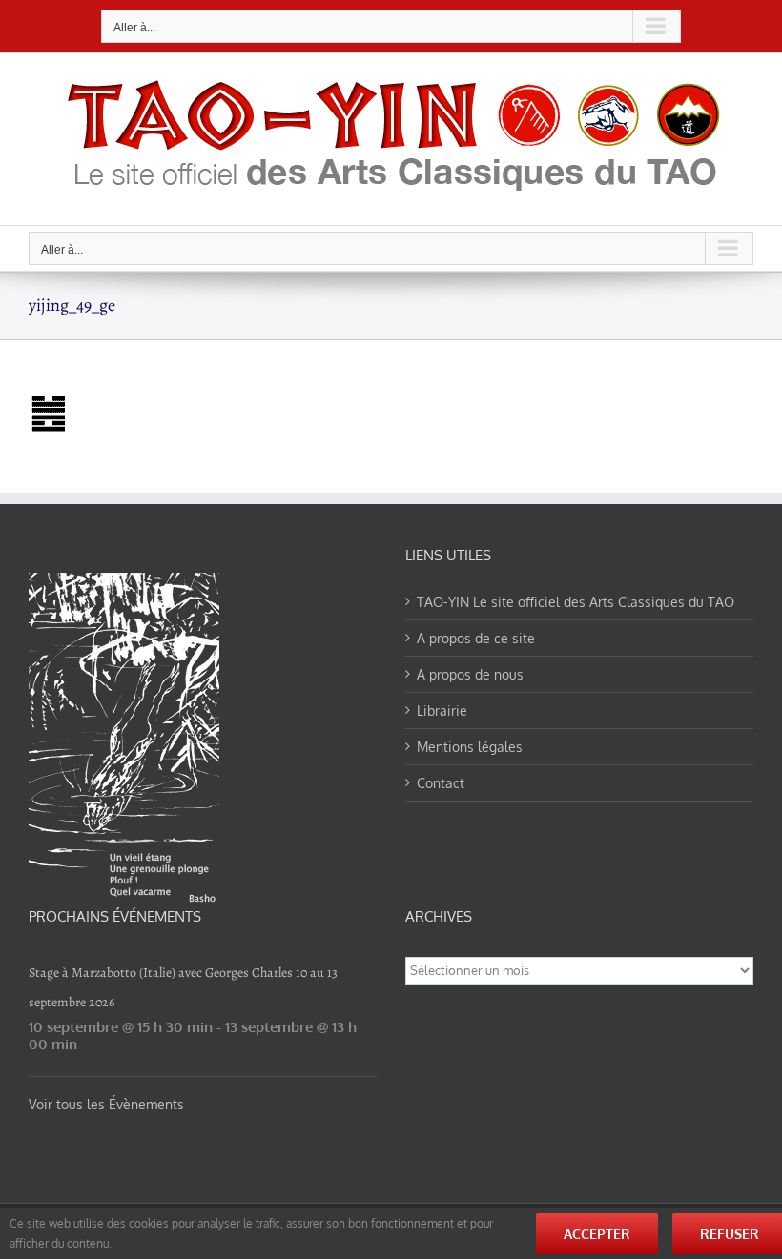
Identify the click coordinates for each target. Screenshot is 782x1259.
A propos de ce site (476, 638)
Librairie (442, 710)
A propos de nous (470, 674)
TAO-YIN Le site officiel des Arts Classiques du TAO (575, 602)
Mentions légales (470, 747)
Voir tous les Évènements (106, 1104)
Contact (440, 783)
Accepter (597, 1234)
